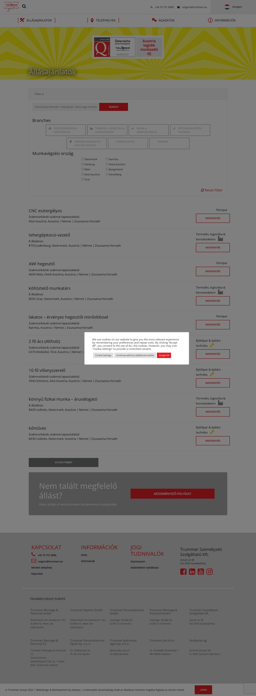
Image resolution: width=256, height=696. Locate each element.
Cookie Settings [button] (103, 355)
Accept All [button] (164, 355)
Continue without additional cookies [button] (135, 355)
